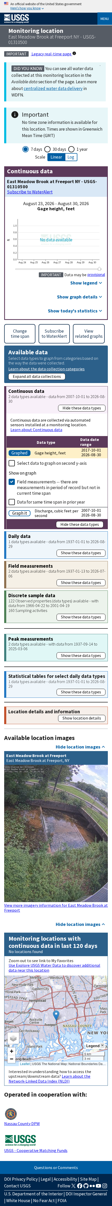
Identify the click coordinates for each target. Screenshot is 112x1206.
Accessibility (65, 1179)
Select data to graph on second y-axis (52, 463)
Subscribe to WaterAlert (30, 192)
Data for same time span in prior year (51, 502)
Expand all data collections (37, 376)
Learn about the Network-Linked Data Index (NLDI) (49, 1078)
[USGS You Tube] (98, 1187)
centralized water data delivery (53, 88)
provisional (96, 274)
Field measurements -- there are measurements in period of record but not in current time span (58, 487)
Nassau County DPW (22, 1123)
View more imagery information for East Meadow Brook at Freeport (56, 907)
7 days (36, 149)
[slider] (99, 269)
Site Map (88, 1179)
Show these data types (81, 552)
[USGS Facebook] (80, 1187)
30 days (59, 149)
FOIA (62, 1200)
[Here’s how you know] (56, 6)
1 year (82, 149)
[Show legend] (102, 1045)
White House (18, 1200)
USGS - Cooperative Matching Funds (35, 1150)
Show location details (82, 718)
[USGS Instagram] (105, 1187)
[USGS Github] (86, 1187)
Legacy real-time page (51, 53)
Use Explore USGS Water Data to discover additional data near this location (54, 967)
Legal (46, 1179)
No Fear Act (44, 1200)
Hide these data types (82, 407)
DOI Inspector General (86, 1194)
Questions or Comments (56, 1167)
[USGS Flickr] (92, 1187)
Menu (105, 18)
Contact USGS (17, 1186)
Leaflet (25, 1063)
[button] (56, 1015)
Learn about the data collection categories (46, 368)
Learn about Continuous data (36, 429)
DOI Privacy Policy (21, 1179)
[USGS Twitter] (73, 1187)
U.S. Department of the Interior (33, 1194)
